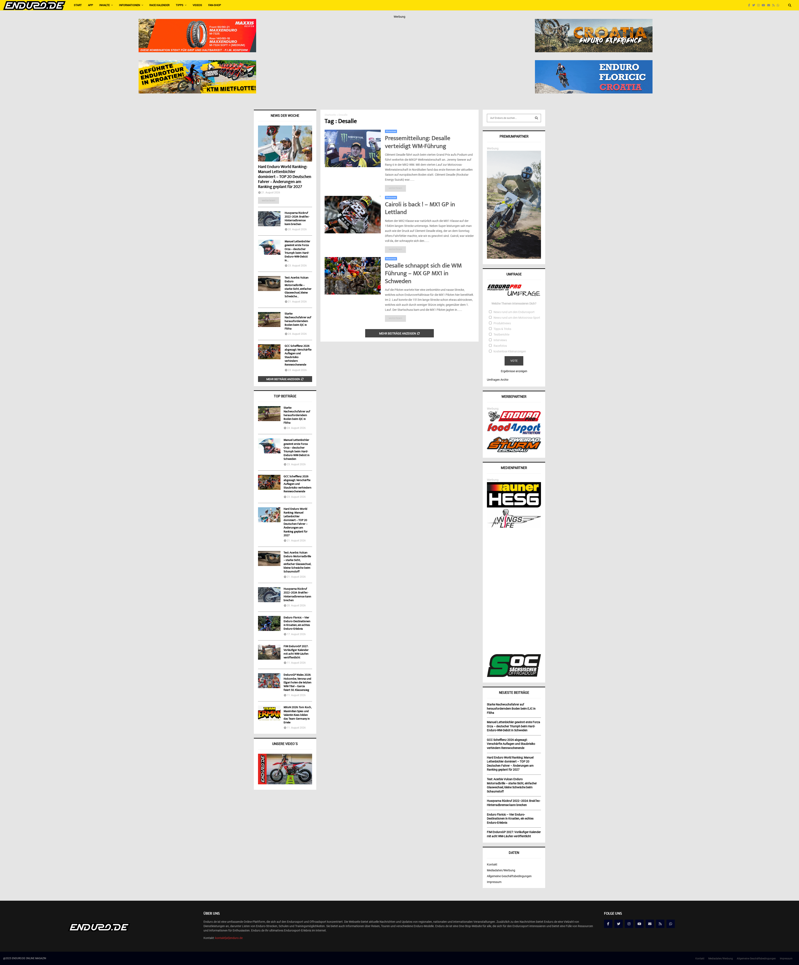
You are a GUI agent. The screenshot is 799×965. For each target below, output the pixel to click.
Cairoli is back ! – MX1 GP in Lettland (420, 208)
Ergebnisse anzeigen (514, 371)
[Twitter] (754, 5)
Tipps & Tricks (502, 329)
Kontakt (492, 864)
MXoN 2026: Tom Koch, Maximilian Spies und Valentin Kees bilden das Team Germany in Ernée (297, 715)
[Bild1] (594, 21)
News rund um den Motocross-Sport (517, 317)
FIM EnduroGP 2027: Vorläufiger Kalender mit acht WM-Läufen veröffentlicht (296, 652)
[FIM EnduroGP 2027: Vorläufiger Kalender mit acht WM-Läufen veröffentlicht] (269, 652)
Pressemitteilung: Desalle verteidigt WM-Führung (417, 142)
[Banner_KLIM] (514, 257)
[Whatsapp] (779, 5)
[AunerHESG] (514, 506)
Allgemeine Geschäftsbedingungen (509, 876)
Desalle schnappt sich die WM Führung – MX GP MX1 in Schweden (423, 274)
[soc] (514, 676)
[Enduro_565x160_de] (197, 63)
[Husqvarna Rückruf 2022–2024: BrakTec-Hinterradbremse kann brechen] (269, 218)
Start (78, 5)
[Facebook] (750, 5)
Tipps (179, 5)
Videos (197, 5)
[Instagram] (759, 5)
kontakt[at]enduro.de (229, 938)
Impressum (494, 882)
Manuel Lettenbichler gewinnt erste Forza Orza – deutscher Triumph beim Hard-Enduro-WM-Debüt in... (297, 251)
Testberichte (501, 334)
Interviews (500, 340)
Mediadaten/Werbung (501, 870)
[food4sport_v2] (514, 434)
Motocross (391, 131)
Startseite (330, 114)
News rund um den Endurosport (514, 312)
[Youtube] (764, 5)
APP (90, 5)
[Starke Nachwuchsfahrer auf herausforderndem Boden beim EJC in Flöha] (269, 319)
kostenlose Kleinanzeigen (510, 351)
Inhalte (104, 5)
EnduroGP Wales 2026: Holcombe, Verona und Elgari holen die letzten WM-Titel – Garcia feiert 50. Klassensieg (297, 682)
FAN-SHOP (214, 5)
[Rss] (774, 5)
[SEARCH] (536, 118)
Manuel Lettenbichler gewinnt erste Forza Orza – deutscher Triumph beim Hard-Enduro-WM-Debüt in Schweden (296, 449)
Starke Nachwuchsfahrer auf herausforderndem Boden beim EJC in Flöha (298, 321)
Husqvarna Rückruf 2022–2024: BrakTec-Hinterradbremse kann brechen (297, 218)
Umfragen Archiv (498, 379)
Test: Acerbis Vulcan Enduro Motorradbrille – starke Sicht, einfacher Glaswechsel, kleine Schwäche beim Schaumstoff (297, 562)
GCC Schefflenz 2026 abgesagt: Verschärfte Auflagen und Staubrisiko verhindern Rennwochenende (298, 355)
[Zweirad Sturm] (514, 451)
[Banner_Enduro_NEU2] (594, 63)
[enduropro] (514, 420)
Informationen (129, 5)
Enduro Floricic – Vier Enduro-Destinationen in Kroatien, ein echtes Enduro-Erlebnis (297, 623)
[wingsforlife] (514, 526)
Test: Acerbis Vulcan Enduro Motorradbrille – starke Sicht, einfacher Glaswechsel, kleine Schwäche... (298, 287)
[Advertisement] (514, 591)
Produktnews (502, 323)
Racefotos (500, 345)
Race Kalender (159, 5)
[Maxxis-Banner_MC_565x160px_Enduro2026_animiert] (197, 21)
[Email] (769, 5)
